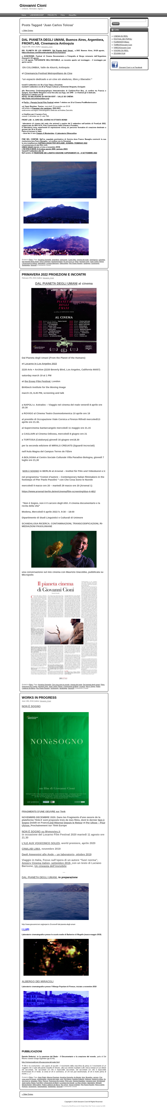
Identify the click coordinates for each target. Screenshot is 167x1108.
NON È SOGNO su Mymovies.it (41, 831)
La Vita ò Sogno (81, 1083)
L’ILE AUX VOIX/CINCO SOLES (41, 843)
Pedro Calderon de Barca (51, 1085)
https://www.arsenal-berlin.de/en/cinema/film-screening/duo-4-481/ (59, 491)
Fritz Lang (68, 1081)
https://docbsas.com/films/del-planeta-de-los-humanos (44, 52)
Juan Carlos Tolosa (97, 261)
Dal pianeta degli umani (30, 261)
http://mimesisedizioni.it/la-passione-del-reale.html (41, 1062)
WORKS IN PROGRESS (39, 697)
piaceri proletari (74, 1085)
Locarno (82, 686)
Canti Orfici (72, 260)
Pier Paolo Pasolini (76, 263)
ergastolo (34, 1081)
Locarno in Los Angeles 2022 (41, 363)
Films (31, 260)
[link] (63, 51)
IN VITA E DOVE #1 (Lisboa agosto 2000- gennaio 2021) (45, 149)
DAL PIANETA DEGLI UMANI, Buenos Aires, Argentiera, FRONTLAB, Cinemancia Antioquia (63, 41)
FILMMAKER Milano (121, 42)
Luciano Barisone (52, 263)
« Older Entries (27, 31)
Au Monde (77, 1077)
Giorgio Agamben (79, 1081)
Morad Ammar (27, 1085)
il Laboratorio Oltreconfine (66, 133)
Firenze (45, 1081)
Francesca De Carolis (29, 686)
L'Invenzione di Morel (29, 263)
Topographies (42, 1086)
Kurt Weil (39, 1083)
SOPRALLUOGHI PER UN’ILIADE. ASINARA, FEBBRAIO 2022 (62, 143)
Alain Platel (42, 1077)
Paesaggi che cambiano (42, 108)
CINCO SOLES (28, 147)
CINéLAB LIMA (31, 848)
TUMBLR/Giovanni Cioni (123, 45)
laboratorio (42, 263)
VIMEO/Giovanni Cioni (122, 48)
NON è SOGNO (30, 471)
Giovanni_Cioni (46, 47)
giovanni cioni (84, 261)
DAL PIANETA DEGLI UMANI (56, 283)
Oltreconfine (64, 263)
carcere (96, 1077)
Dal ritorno (67, 1079)
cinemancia (94, 260)
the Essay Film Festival (37, 381)
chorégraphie (41, 1079)
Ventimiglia (26, 265)
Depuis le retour (97, 1079)
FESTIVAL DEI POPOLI (123, 39)
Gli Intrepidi (101, 1081)
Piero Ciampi (99, 1085)
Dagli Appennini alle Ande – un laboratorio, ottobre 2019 (56, 854)
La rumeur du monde (66, 1083)
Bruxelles (89, 1077)
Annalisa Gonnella (44, 260)
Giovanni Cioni (33, 5)
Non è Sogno (90, 686)
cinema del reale (83, 260)
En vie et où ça (69, 261)
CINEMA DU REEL (121, 36)
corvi (61, 1079)
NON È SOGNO (31, 706)
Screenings (95, 263)
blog (83, 1077)
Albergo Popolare (53, 1077)
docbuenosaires (57, 261)
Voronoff (33, 265)
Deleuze (88, 1079)
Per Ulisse (64, 1085)
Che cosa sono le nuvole (61, 685)
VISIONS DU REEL (121, 51)
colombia (102, 260)
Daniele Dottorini (78, 1079)
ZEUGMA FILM (119, 53)
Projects (25, 1086)
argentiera (55, 260)
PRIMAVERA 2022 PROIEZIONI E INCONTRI (54, 274)
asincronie (63, 260)
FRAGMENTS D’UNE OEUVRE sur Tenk (43, 811)
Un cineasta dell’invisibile (50, 866)
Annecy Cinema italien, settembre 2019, (47, 863)
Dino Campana (45, 261)
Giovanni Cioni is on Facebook (130, 67)
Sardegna (86, 263)
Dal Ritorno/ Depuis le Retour (66, 822)
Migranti (99, 1083)
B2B (104, 1106)
